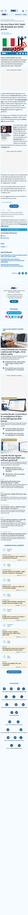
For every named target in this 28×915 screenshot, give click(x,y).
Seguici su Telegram (14, 229)
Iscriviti (14, 301)
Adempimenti (5, 505)
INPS (3, 479)
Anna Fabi (24, 560)
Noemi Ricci (23, 575)
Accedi (24, 14)
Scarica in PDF (23, 53)
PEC (3, 517)
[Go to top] (25, 910)
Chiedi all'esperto (15, 672)
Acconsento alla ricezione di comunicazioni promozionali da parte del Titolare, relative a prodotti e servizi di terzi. (12, 214)
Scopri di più (18, 14)
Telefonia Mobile (6, 532)
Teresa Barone (5, 32)
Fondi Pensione (5, 600)
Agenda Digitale (8, 334)
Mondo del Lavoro (6, 554)
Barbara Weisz (23, 590)
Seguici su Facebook (15, 312)
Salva (20, 53)
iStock (25, 51)
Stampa (17, 53)
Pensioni (4, 615)
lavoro (4, 236)
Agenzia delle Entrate (10, 398)
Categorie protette (6, 569)
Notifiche (26, 53)
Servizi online (6, 238)
